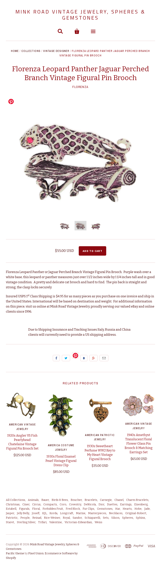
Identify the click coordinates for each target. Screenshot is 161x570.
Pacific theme (15, 553)
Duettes (112, 504)
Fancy (83, 358)
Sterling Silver (26, 522)
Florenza (80, 87)
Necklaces (116, 513)
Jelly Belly (23, 513)
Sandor (77, 517)
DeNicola (90, 504)
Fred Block (73, 508)
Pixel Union (36, 553)
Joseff (35, 513)
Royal (66, 517)
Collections (30, 51)
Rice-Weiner (52, 517)
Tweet (66, 358)
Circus (36, 504)
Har (117, 508)
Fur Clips (88, 508)
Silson (115, 517)
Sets (106, 517)
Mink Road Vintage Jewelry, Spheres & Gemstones (80, 15)
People (25, 517)
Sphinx (140, 517)
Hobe (138, 508)
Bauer (45, 500)
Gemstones (105, 508)
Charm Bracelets (137, 500)
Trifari (42, 522)
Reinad (36, 517)
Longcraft (66, 513)
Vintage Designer (56, 51)
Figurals (24, 508)
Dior (101, 504)
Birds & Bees (60, 500)
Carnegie (106, 500)
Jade (147, 508)
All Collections (15, 500)
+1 (93, 358)
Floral (36, 508)
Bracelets (91, 500)
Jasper (10, 513)
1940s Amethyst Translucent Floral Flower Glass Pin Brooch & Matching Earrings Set (139, 443)
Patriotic (12, 517)
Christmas (13, 504)
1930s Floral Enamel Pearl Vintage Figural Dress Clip (61, 461)
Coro (63, 504)
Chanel (118, 500)
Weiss (98, 522)
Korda (53, 513)
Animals (33, 500)
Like (56, 358)
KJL (44, 513)
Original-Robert (135, 513)
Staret (10, 522)
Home (15, 51)
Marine (80, 513)
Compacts (50, 504)
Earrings (126, 504)
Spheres (127, 517)
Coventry (75, 504)
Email (104, 358)
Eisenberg (141, 504)
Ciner (25, 504)
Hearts (127, 508)
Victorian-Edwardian (78, 522)
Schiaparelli (92, 517)
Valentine (55, 522)
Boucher (76, 500)
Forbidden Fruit (53, 508)
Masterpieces (97, 513)
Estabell (11, 508)
